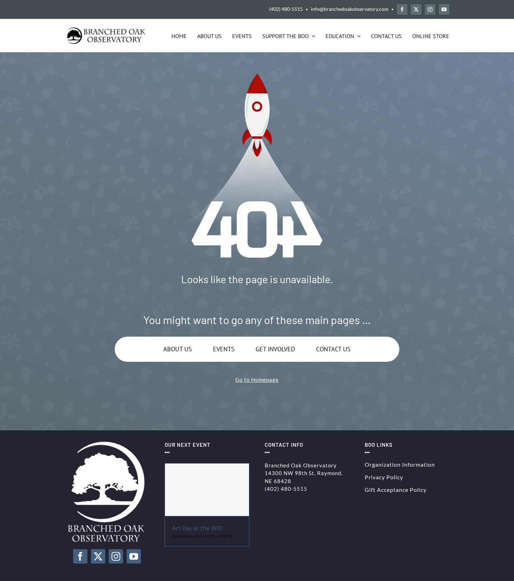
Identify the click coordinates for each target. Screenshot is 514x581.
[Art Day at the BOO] (207, 490)
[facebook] (402, 9)
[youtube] (444, 9)
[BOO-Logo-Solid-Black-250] (107, 30)
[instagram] (430, 9)
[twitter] (416, 9)
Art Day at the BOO (197, 528)
